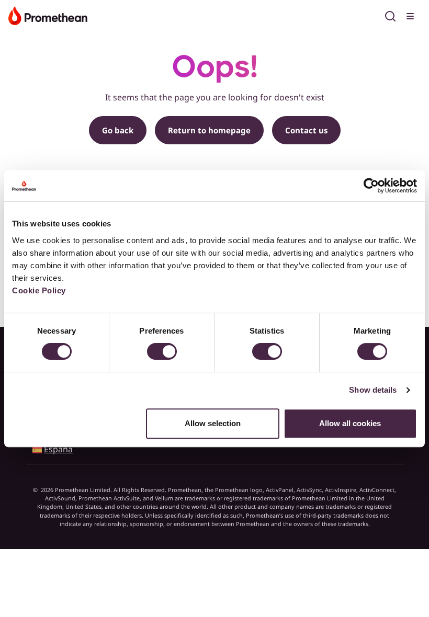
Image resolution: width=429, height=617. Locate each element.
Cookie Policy (39, 290)
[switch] (162, 351)
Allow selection (213, 423)
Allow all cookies (350, 423)
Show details (373, 389)
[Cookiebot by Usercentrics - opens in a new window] (371, 185)
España (58, 449)
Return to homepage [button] (209, 130)
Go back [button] (117, 130)
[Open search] (390, 15)
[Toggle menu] (411, 15)
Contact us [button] (306, 130)
